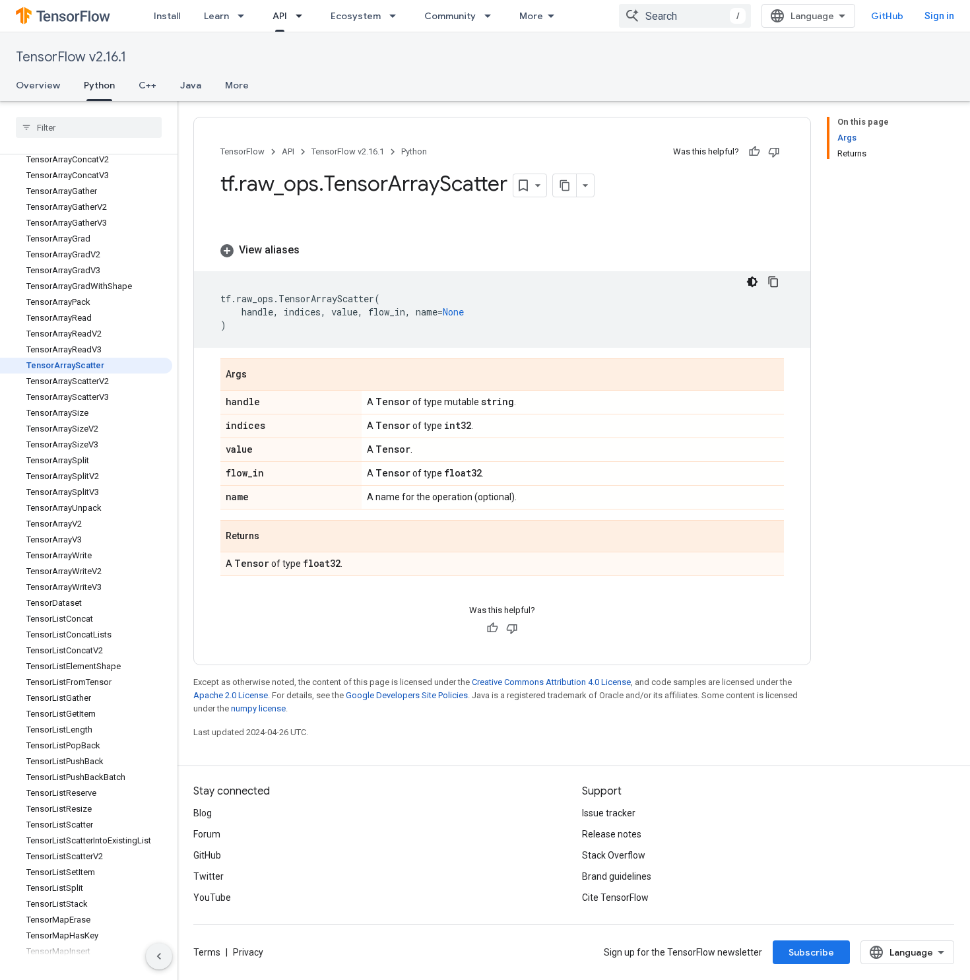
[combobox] (685, 16)
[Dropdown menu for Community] (491, 16)
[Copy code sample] (773, 281)
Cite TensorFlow (615, 897)
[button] (502, 250)
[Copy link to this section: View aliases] (313, 250)
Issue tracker (608, 813)
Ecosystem (356, 16)
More (531, 16)
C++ (147, 85)
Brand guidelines (616, 876)
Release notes (611, 834)
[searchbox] (89, 127)
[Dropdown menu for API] (303, 16)
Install (167, 16)
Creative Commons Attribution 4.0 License (551, 682)
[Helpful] (754, 152)
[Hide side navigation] (159, 956)
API (280, 16)
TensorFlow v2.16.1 (71, 57)
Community (450, 16)
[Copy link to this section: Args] (260, 375)
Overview (38, 85)
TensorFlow (242, 151)
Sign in (939, 16)
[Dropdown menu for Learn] (245, 16)
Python (99, 85)
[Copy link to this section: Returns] (272, 537)
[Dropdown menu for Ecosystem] (396, 16)
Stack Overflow (613, 855)
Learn (216, 16)
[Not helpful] (774, 152)
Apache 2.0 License (230, 695)
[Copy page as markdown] (565, 185)
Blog (202, 813)
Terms (206, 952)
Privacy (248, 952)
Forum (206, 834)
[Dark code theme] (752, 281)
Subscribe (811, 952)
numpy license (258, 708)
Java (190, 85)
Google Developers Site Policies (407, 695)
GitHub (887, 16)
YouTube (212, 897)
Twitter (208, 876)
